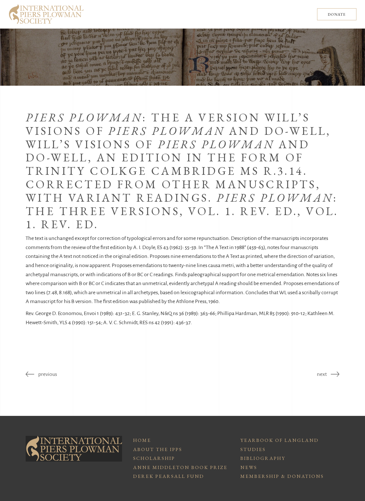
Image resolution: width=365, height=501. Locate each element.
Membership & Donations (282, 476)
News (248, 467)
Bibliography (262, 458)
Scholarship (154, 458)
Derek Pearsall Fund (168, 476)
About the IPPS (157, 449)
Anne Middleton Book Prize (180, 467)
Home (142, 440)
